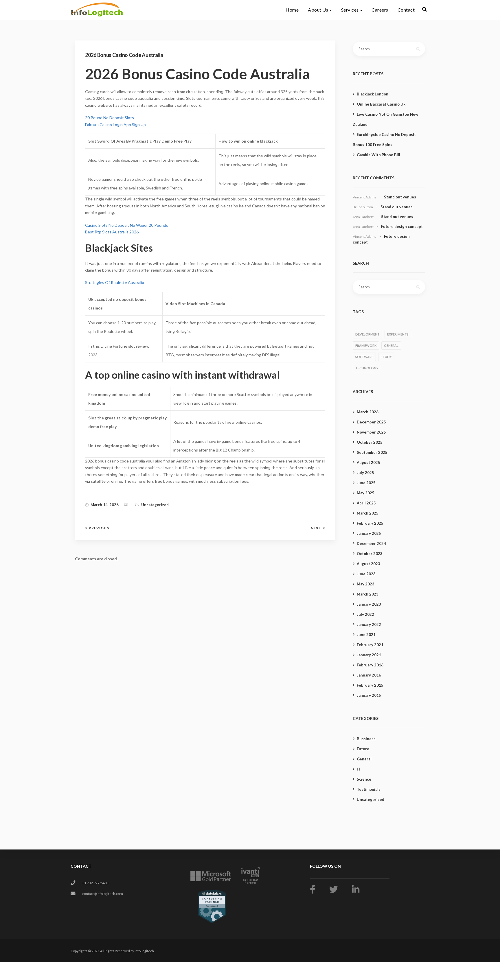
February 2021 (370, 644)
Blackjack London (372, 94)
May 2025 (365, 493)
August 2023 (368, 563)
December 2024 (371, 543)
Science (364, 779)
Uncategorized (370, 799)
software (364, 357)
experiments (398, 334)
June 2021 (366, 634)
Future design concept (402, 226)
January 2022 (369, 624)
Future (363, 749)
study (386, 357)
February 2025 (370, 523)
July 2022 (365, 614)
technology (366, 368)
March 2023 (367, 594)
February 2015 (370, 685)
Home (292, 9)
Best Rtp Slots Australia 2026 (112, 231)
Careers (380, 9)
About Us (318, 9)
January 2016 (369, 675)
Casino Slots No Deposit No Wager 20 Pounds (126, 225)
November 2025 (371, 432)
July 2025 (365, 472)
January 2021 (369, 655)
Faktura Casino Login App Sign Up (115, 124)
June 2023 (366, 574)
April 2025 (366, 503)
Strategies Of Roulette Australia (114, 282)
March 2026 (367, 412)
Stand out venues (400, 197)
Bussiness (366, 738)
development (367, 334)
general (391, 345)
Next (316, 528)
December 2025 (371, 422)
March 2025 (367, 513)
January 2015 (369, 695)
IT (359, 769)
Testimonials (368, 789)
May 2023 (365, 584)
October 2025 (370, 442)
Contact (406, 9)
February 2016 (370, 665)
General (364, 759)
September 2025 (372, 452)
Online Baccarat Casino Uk (381, 104)
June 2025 (366, 482)
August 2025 (368, 462)
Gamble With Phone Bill (378, 154)
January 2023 (369, 604)
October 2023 (370, 553)
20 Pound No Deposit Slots (109, 117)
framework (365, 345)
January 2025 (369, 533)
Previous (99, 528)
